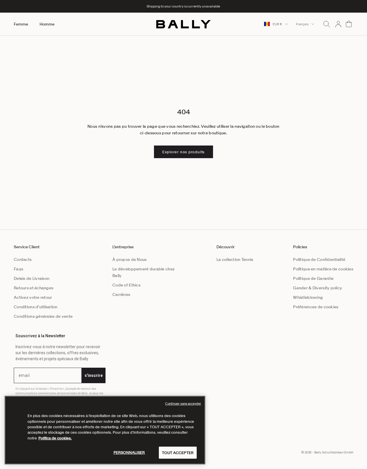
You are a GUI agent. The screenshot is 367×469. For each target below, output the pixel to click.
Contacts (23, 259)
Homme (47, 24)
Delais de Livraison (31, 278)
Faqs (18, 269)
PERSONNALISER (129, 452)
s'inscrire (94, 375)
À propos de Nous (129, 259)
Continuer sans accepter (183, 404)
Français (302, 24)
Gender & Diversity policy (317, 287)
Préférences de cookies (315, 306)
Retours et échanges (33, 287)
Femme (21, 24)
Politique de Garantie (313, 278)
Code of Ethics (126, 285)
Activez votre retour (33, 297)
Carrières (121, 294)
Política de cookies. (55, 438)
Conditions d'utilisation (36, 306)
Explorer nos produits (183, 152)
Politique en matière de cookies (323, 269)
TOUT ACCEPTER (178, 452)
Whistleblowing (308, 297)
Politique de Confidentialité (319, 259)
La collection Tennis (234, 259)
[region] (105, 430)
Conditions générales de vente (43, 316)
